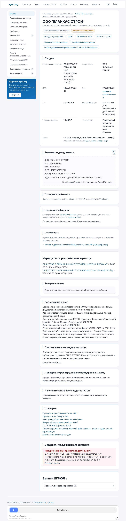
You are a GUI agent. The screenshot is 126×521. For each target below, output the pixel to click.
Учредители (21, 35)
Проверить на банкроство (55, 416)
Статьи (74, 4)
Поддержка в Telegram (44, 502)
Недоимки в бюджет (18, 27)
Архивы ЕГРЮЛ (49, 4)
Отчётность (15, 31)
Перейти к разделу (52, 463)
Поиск (37, 4)
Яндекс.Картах (90, 141)
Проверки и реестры (18, 64)
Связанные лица (17, 49)
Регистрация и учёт (18, 44)
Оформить (15, 95)
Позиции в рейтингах (18, 22)
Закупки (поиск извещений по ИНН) (60, 422)
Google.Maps (103, 141)
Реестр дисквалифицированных (20, 54)
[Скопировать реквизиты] (114, 152)
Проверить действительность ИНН (60, 413)
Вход (115, 4)
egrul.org (13, 4)
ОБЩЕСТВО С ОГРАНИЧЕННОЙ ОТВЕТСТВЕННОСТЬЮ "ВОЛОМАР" (75, 264)
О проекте (26, 4)
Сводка (13, 13)
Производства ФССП (18, 60)
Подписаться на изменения (55, 42)
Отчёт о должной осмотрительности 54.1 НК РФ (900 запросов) (71, 48)
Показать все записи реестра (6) (79, 486)
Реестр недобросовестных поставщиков (63, 419)
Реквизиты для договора (20, 18)
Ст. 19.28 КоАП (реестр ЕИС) (57, 425)
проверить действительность (109, 94)
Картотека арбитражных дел (57, 434)
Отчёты (63, 4)
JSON (70, 37)
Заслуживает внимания (21, 69)
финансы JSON (74, 217)
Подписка (96, 4)
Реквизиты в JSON (84, 37)
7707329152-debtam (68, 215)
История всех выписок (84, 14)
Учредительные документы (83, 42)
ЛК (108, 4)
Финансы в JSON (103, 37)
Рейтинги (84, 4)
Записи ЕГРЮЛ (21, 73)
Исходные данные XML (54, 37)
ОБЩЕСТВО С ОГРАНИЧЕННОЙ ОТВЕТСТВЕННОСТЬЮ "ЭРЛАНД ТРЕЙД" (78, 270)
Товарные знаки (16, 40)
